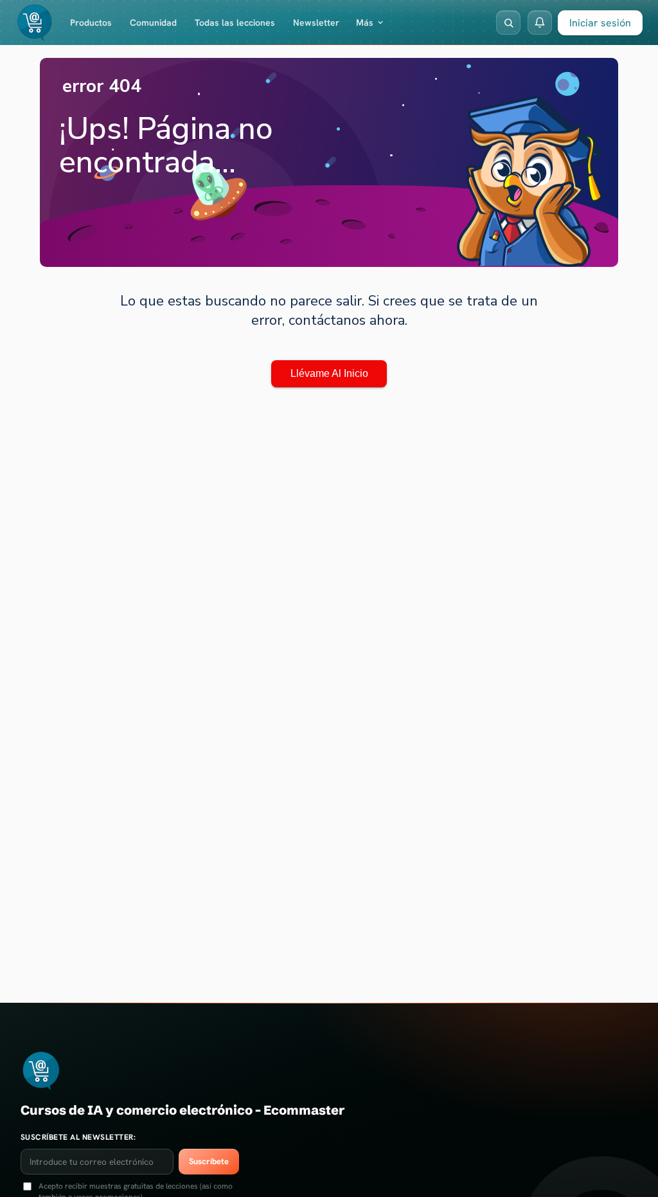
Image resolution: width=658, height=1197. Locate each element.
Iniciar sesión (600, 23)
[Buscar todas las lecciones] (508, 22)
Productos (91, 22)
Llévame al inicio (329, 373)
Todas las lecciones (235, 22)
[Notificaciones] (540, 22)
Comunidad (153, 22)
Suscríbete (209, 1161)
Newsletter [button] (316, 22)
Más (364, 22)
